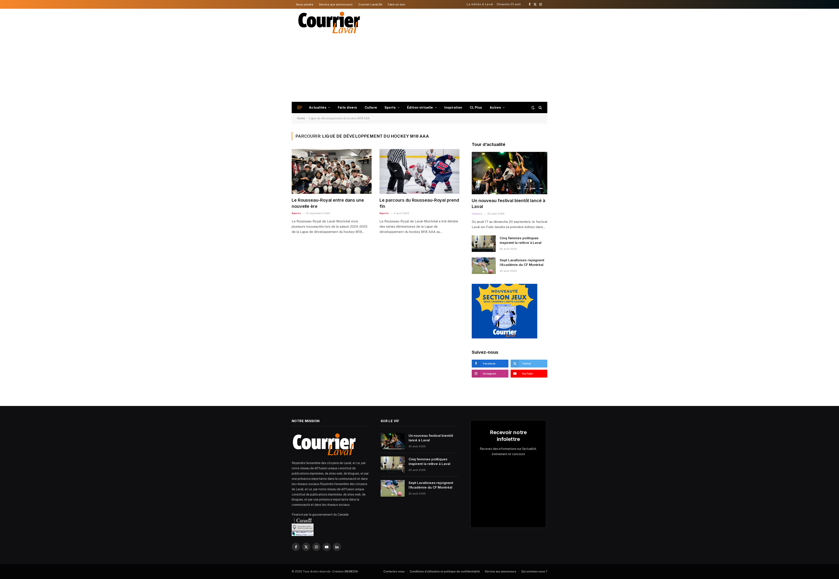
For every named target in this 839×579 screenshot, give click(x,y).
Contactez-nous (394, 571)
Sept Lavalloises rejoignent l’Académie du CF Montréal (522, 262)
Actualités (317, 107)
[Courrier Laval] (329, 22)
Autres (495, 107)
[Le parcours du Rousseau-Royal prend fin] (419, 171)
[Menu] (299, 108)
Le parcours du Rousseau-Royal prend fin (419, 203)
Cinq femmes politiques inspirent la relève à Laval (520, 240)
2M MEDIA (351, 571)
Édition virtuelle (420, 107)
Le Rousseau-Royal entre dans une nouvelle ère (328, 203)
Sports (390, 107)
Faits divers (347, 107)
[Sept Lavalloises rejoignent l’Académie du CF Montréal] (484, 265)
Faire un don (396, 4)
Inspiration (453, 107)
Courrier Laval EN (370, 4)
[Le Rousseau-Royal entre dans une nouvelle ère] (332, 171)
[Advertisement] (419, 69)
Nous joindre (304, 4)
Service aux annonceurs (336, 4)
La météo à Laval (480, 4)
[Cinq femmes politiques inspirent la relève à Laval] (484, 243)
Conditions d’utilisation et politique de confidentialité (445, 571)
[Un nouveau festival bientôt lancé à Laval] (509, 173)
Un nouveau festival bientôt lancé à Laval (508, 203)
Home (301, 118)
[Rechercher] (540, 108)
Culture (371, 107)
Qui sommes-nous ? (534, 571)
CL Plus (476, 107)
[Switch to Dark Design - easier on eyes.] (533, 107)
